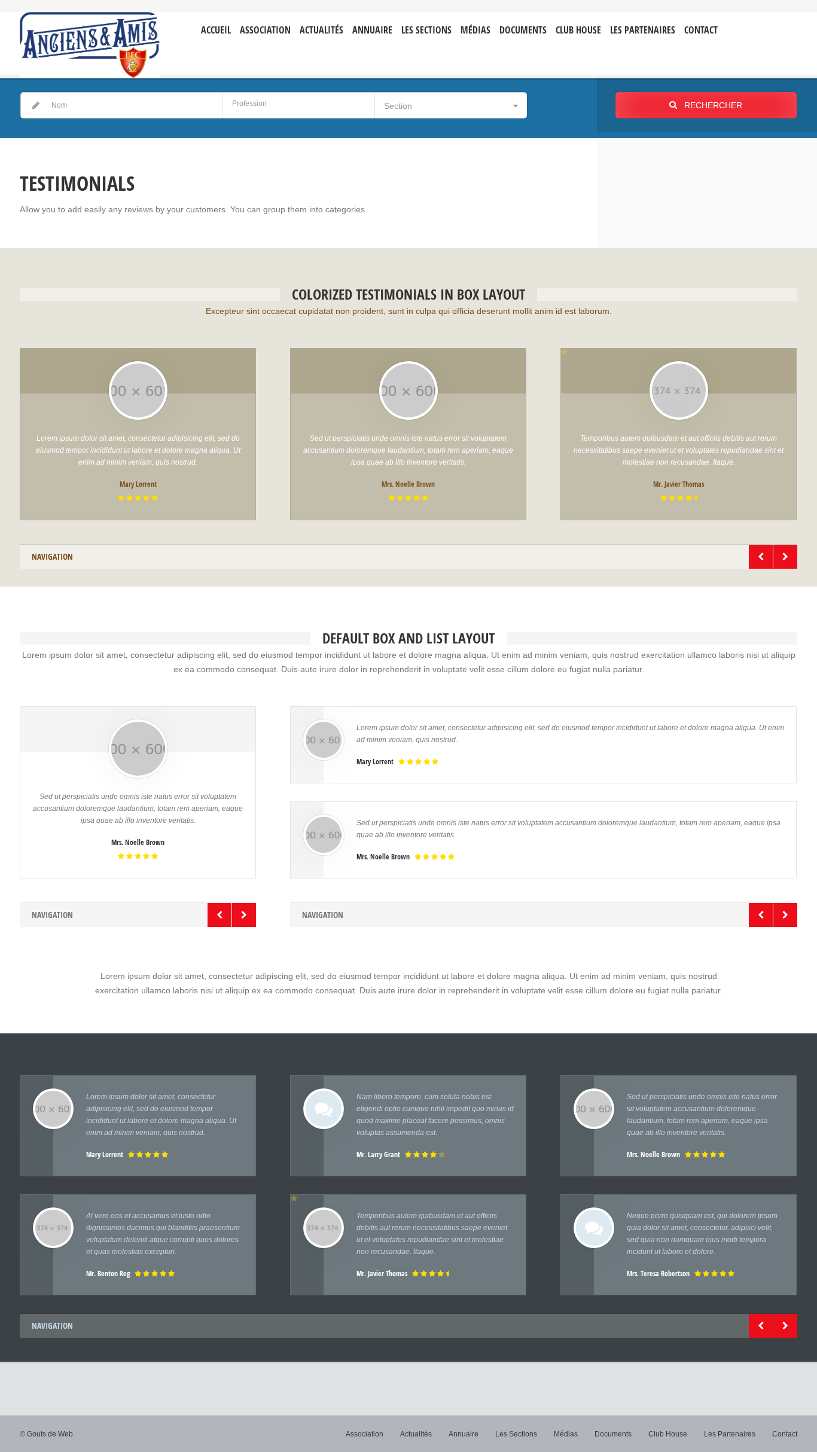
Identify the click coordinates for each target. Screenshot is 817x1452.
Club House (578, 30)
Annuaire (372, 30)
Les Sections (516, 1434)
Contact (701, 30)
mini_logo (762, 21)
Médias (475, 30)
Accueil (216, 30)
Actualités (321, 30)
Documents (523, 30)
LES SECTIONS (426, 30)
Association (265, 30)
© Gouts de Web (46, 1434)
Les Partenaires (642, 30)
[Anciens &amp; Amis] (90, 45)
